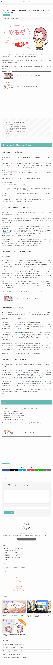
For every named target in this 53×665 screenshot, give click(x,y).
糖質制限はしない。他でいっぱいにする (17, 131)
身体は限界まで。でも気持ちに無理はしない (18, 128)
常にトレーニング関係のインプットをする (17, 126)
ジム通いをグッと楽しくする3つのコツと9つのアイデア (27, 75)
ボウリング (8, 567)
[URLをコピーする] (47, 470)
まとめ (7, 133)
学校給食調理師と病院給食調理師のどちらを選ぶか (14, 657)
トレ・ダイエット (7, 463)
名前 (4, 505)
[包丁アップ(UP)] (26, 1)
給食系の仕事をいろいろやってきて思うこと (13, 654)
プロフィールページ (26, 539)
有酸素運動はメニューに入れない (15, 129)
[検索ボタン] (51, 1)
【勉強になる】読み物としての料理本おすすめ (13, 644)
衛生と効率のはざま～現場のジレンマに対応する (14, 647)
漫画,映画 (23, 567)
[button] (6, 470)
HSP (3, 567)
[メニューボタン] (1, 1)
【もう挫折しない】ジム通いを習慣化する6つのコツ (26, 86)
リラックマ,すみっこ (16, 567)
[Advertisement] (26, 104)
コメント (6, 488)
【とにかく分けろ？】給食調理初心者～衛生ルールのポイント (17, 651)
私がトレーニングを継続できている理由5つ (16, 122)
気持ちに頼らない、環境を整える (15, 124)
